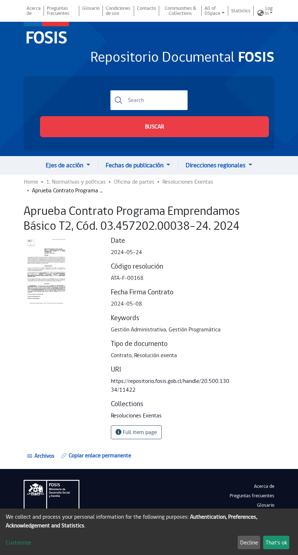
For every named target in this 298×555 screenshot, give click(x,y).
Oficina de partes (134, 182)
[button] (261, 13)
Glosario (91, 8)
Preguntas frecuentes (58, 11)
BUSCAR (154, 127)
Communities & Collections (180, 11)
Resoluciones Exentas (187, 182)
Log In (269, 11)
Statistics (240, 10)
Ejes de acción (65, 165)
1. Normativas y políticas (76, 182)
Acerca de (34, 11)
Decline (249, 543)
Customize (18, 543)
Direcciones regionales (216, 165)
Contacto (146, 8)
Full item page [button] (139, 432)
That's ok (276, 543)
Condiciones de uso (118, 11)
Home (31, 182)
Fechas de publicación (135, 165)
